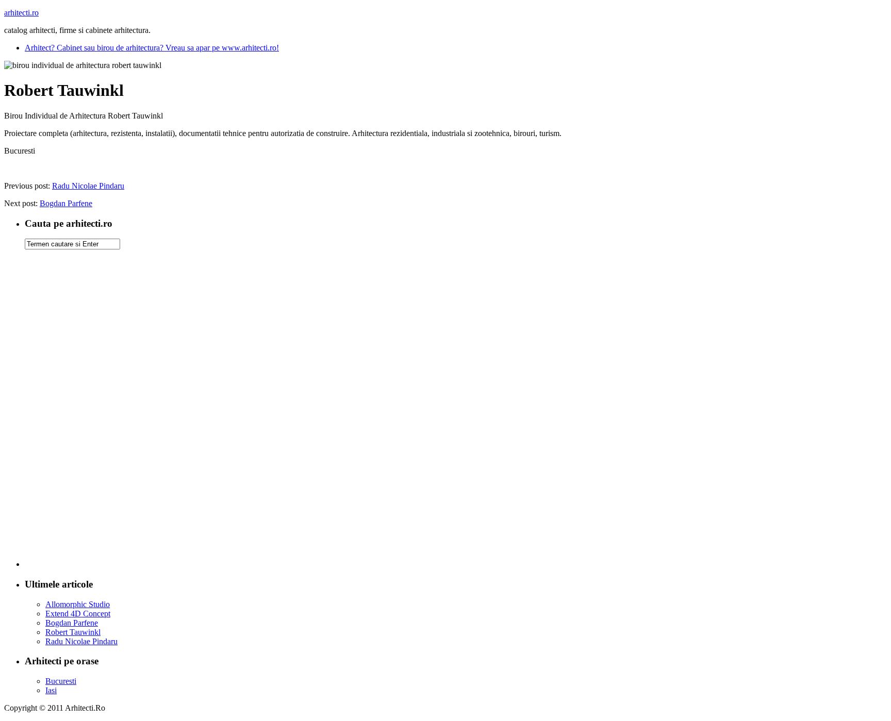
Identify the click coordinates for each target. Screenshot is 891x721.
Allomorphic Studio (77, 604)
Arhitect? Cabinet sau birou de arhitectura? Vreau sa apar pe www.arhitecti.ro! (152, 47)
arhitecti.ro (21, 12)
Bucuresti (60, 681)
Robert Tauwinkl (73, 632)
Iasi (51, 690)
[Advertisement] (456, 412)
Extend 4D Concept (77, 613)
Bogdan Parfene (66, 203)
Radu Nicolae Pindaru (88, 185)
